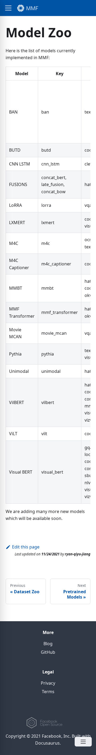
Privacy (48, 683)
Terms (48, 692)
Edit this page (25, 547)
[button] (8, 8)
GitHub (48, 652)
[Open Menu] (83, 741)
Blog (48, 644)
